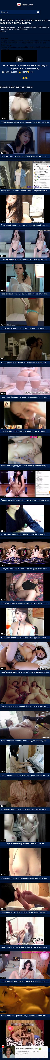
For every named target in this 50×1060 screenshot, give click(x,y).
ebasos (3, 31)
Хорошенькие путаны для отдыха (14, 29)
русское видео (30, 27)
